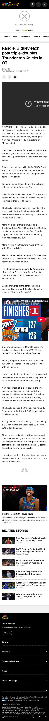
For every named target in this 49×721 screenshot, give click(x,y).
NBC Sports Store (40, 697)
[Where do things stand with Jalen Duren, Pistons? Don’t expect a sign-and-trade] (8, 596)
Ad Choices (14, 699)
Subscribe (7, 633)
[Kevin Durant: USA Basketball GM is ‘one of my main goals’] (8, 562)
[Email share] (15, 77)
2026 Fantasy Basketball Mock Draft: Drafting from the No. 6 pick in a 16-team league (30, 550)
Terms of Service (33, 700)
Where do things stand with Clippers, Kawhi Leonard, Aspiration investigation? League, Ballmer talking (29, 572)
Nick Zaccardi (21, 565)
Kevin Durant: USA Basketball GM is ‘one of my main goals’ (30, 561)
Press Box (5, 699)
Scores (15, 36)
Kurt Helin (7, 69)
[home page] (10, 4)
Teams (35, 36)
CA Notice (23, 700)
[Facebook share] (4, 77)
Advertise (5, 697)
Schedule (7, 36)
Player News (25, 36)
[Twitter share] (9, 77)
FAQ (31, 697)
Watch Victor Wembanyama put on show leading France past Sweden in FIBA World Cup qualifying (31, 584)
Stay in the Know (8, 624)
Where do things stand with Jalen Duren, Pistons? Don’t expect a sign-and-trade (29, 595)
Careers (12, 697)
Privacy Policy (23, 699)
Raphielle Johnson (22, 554)
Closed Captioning (22, 697)
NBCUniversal (15, 704)
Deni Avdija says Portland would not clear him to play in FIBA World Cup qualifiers (31, 539)
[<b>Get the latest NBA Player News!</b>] (24, 498)
